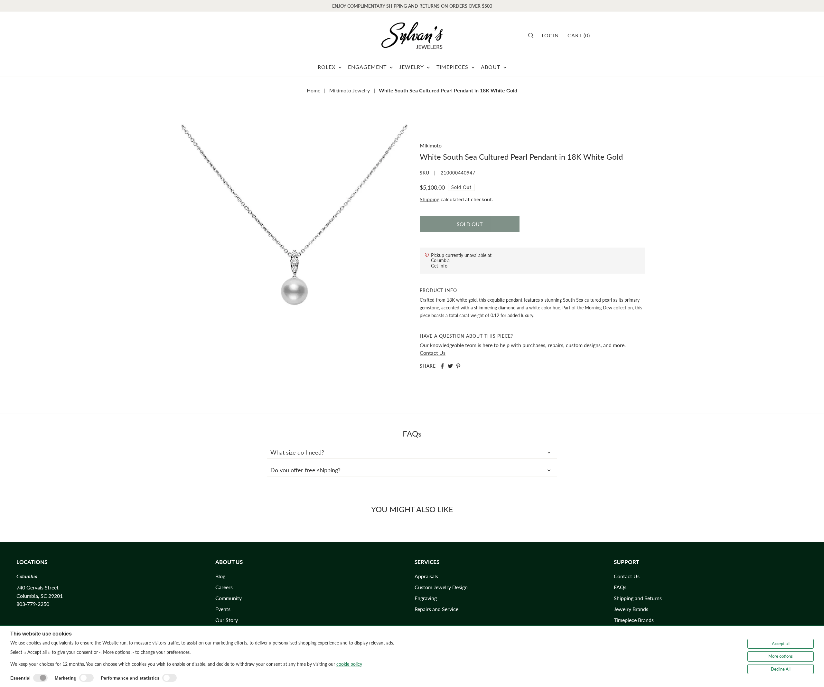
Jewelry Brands (631, 609)
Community (228, 598)
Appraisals (426, 576)
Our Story (226, 620)
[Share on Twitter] (450, 366)
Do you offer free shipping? (305, 470)
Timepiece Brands (634, 620)
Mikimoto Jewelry (349, 90)
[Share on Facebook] (442, 366)
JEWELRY (412, 67)
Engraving (426, 598)
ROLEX (327, 67)
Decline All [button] (781, 669)
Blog (220, 576)
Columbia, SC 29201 (39, 596)
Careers (224, 587)
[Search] (533, 35)
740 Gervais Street (37, 587)
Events (222, 609)
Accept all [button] (781, 643)
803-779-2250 (32, 604)
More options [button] (780, 656)
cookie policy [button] (349, 664)
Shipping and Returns (638, 598)
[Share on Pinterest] (458, 366)
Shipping (429, 199)
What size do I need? (297, 452)
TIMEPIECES (453, 67)
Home (313, 90)
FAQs (620, 587)
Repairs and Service (436, 609)
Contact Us (432, 353)
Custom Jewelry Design (441, 587)
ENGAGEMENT (368, 67)
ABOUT (491, 67)
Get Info (439, 265)
